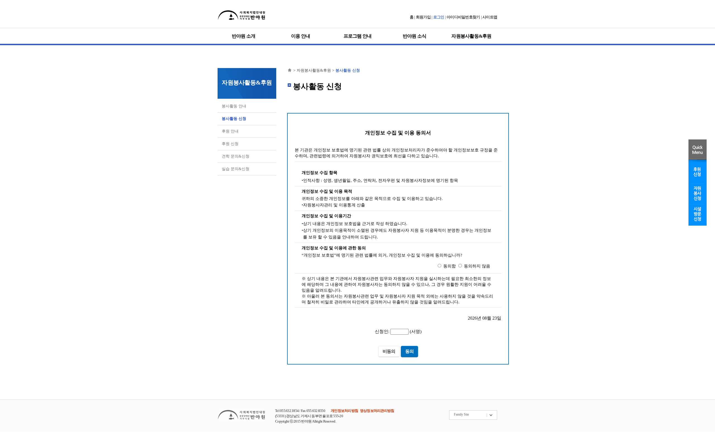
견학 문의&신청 (235, 156)
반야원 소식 (414, 36)
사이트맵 (489, 17)
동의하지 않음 (477, 266)
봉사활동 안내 (234, 106)
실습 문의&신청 (235, 169)
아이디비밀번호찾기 (463, 17)
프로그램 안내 (358, 36)
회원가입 (423, 17)
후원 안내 (230, 131)
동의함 (449, 266)
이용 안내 (300, 36)
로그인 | (440, 17)
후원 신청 (230, 144)
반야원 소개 (244, 36)
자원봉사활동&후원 (471, 36)
